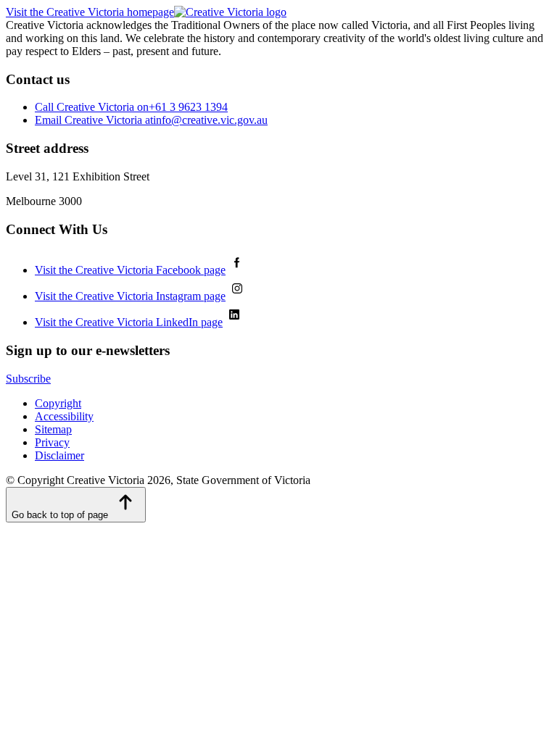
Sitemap (53, 429)
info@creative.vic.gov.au (151, 120)
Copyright (58, 403)
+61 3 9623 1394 (131, 107)
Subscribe (28, 378)
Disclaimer (59, 455)
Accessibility (64, 416)
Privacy (52, 442)
